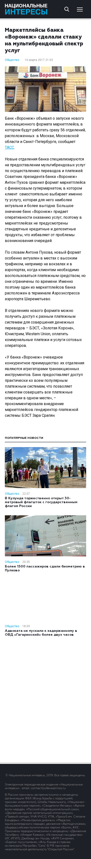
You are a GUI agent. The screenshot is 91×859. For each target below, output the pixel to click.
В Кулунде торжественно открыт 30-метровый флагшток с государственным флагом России (41, 502)
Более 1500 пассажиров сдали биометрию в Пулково (45, 568)
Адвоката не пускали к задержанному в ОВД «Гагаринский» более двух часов (41, 632)
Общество (12, 60)
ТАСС (9, 147)
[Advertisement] (46, 699)
